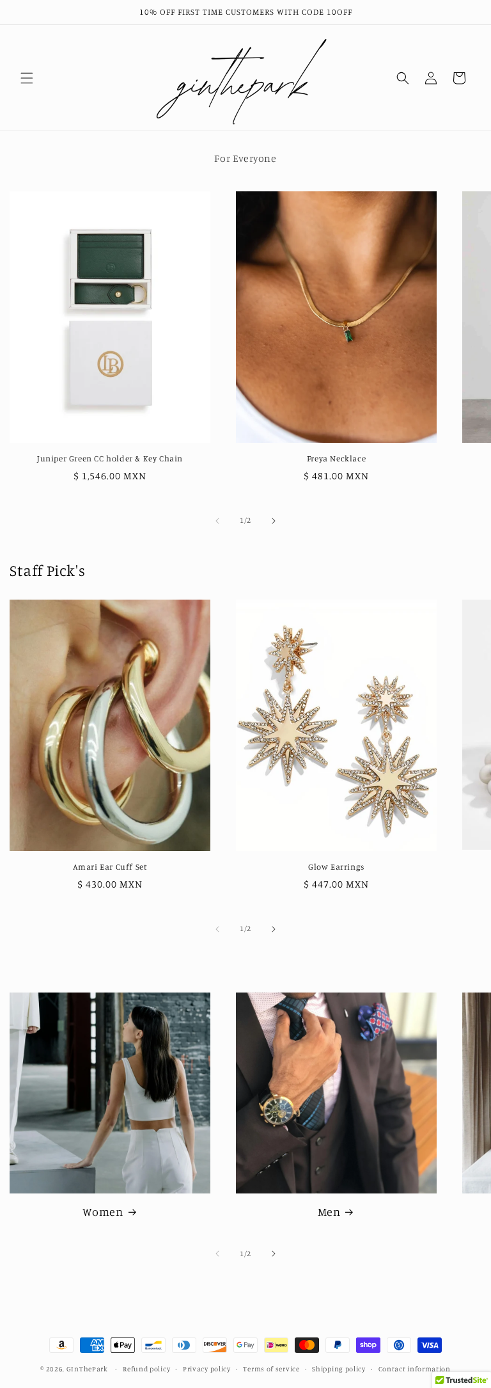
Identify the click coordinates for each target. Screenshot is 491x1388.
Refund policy (146, 1368)
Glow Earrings (336, 866)
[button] (27, 78)
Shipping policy (339, 1368)
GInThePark (87, 1368)
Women (102, 1211)
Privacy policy (207, 1368)
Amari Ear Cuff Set (110, 866)
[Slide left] (217, 521)
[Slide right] (274, 521)
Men (329, 1211)
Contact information (414, 1368)
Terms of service (271, 1368)
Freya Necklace (336, 458)
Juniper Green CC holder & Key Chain (110, 458)
